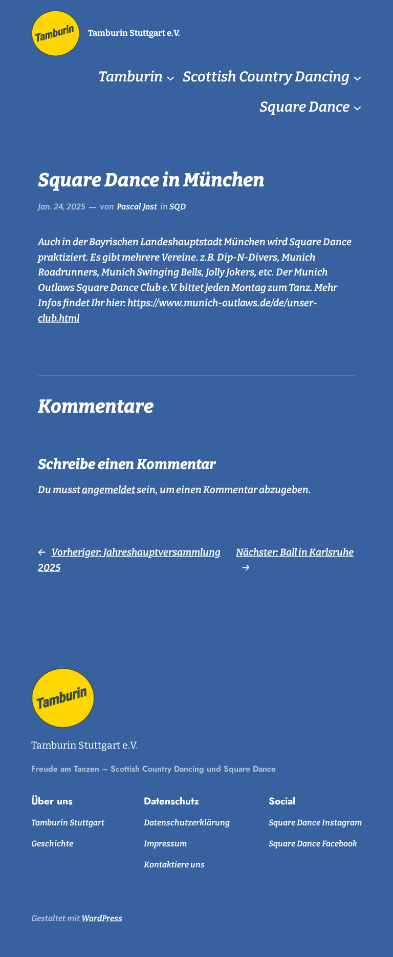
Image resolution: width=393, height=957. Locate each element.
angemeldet (108, 490)
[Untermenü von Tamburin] (170, 77)
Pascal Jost (137, 206)
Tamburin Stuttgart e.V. (134, 33)
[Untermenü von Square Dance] (357, 107)
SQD (177, 206)
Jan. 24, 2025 (61, 206)
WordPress (101, 918)
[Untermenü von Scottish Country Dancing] (357, 77)
